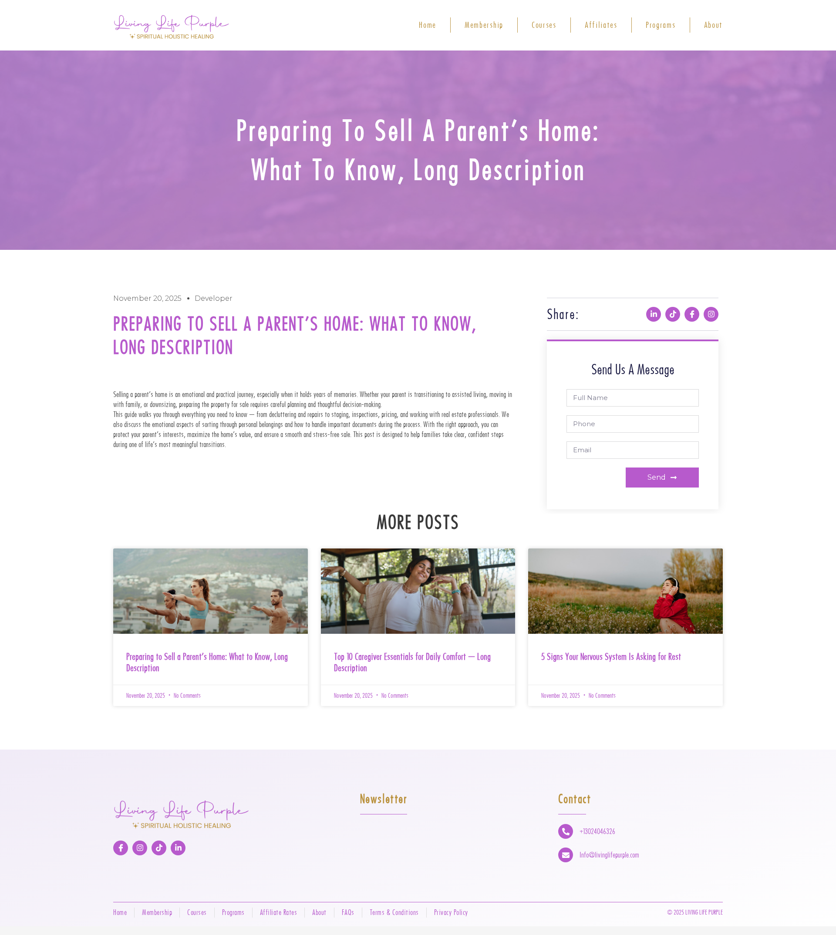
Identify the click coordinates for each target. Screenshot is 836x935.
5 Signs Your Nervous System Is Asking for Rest (611, 656)
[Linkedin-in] (653, 314)
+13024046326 (597, 831)
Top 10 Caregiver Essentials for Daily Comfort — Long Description (412, 662)
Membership (484, 25)
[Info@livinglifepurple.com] (565, 855)
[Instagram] (711, 314)
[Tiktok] (672, 314)
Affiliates (601, 25)
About (713, 25)
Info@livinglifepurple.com (609, 855)
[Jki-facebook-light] (691, 314)
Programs (661, 25)
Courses (544, 25)
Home (427, 25)
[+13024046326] (565, 831)
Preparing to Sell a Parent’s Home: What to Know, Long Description (207, 662)
